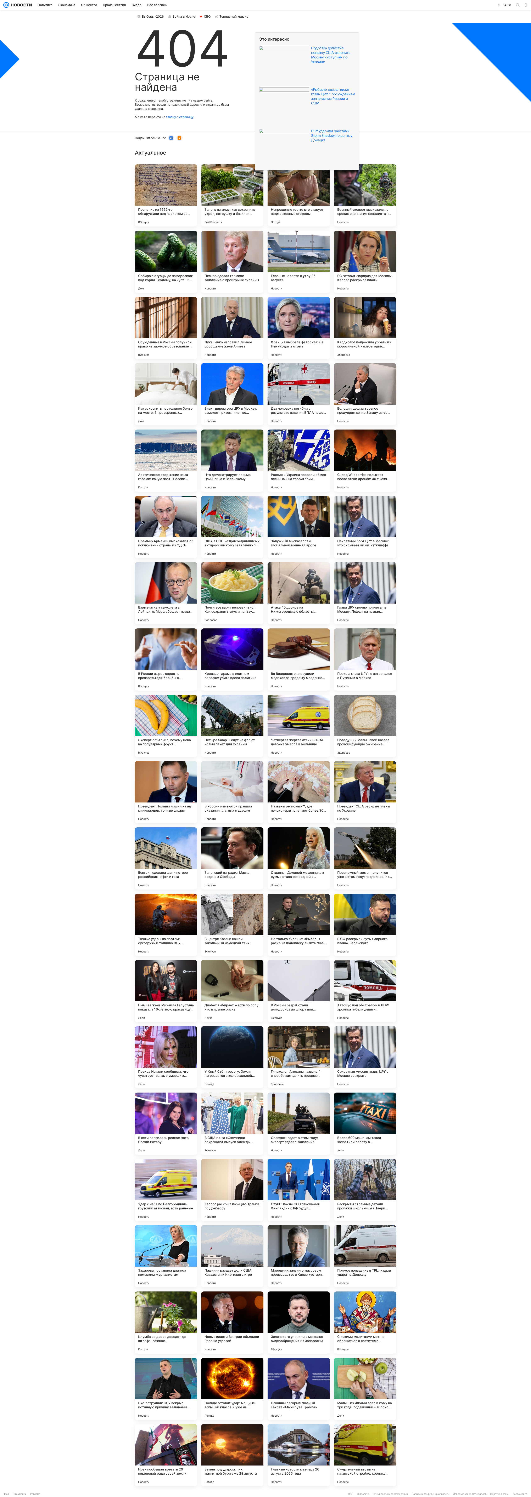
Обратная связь (499, 1494)
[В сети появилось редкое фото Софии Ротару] (166, 1124)
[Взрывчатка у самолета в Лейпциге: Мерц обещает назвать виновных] (166, 593)
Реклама (35, 1494)
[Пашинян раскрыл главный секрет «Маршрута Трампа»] (299, 1389)
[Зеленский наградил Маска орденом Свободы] (232, 858)
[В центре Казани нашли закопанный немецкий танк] (232, 925)
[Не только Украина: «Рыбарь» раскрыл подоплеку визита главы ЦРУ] (299, 925)
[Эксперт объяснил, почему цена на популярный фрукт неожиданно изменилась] (166, 726)
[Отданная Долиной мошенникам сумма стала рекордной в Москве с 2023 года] (299, 858)
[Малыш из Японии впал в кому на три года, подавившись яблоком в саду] (365, 1389)
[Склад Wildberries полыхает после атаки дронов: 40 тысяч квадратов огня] (365, 461)
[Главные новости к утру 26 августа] (299, 262)
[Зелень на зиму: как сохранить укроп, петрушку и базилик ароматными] (232, 195)
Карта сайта (520, 1494)
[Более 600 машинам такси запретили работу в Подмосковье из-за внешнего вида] (365, 1124)
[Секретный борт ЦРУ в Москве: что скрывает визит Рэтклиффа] (365, 527)
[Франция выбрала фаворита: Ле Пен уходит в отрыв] (299, 328)
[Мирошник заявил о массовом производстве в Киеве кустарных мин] (299, 1256)
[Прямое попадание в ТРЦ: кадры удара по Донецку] (365, 1256)
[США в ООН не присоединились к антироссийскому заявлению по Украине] (232, 527)
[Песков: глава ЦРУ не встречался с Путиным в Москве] (365, 659)
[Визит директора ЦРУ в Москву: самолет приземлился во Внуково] (232, 394)
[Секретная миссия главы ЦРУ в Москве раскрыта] (365, 1057)
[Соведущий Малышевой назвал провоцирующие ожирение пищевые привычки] (365, 726)
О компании (20, 1494)
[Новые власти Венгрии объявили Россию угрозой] (232, 1322)
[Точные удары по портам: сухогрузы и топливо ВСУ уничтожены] (166, 925)
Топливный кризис (233, 16)
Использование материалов (469, 1494)
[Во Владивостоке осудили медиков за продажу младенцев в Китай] (299, 659)
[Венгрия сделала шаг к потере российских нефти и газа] (166, 858)
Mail (6, 1494)
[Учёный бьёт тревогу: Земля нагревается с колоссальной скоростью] (232, 1057)
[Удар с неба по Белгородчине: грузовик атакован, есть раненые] (166, 1190)
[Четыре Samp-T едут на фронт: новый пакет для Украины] (232, 726)
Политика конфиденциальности (430, 1494)
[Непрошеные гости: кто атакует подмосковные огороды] (299, 195)
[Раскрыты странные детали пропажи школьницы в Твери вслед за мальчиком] (365, 1190)
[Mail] (6, 5)
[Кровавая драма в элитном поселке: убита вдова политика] (232, 659)
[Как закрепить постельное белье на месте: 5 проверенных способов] (166, 394)
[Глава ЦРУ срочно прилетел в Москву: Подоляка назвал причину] (365, 593)
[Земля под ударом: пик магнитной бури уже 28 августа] (232, 1455)
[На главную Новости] (20, 5)
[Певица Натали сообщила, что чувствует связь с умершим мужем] (166, 1057)
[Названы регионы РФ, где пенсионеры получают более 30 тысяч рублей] (299, 792)
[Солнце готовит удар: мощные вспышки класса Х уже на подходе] (232, 1389)
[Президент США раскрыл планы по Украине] (365, 792)
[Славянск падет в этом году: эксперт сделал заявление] (299, 1124)
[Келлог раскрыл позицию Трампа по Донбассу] (232, 1190)
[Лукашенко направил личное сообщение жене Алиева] (232, 328)
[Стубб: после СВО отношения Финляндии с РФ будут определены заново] (299, 1190)
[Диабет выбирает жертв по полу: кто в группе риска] (232, 991)
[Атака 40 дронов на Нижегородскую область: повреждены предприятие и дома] (299, 593)
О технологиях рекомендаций (390, 1494)
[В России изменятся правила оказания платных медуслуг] (232, 792)
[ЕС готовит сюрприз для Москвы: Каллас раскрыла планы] (365, 262)
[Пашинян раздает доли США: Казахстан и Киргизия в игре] (232, 1256)
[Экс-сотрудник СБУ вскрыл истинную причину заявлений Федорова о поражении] (166, 1389)
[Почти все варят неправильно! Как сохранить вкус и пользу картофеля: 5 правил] (232, 593)
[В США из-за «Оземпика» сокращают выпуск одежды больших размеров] (232, 1124)
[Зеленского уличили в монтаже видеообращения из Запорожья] (299, 1322)
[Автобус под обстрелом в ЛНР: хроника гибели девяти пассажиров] (365, 991)
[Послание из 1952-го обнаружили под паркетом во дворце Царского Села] (166, 195)
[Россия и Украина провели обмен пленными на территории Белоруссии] (299, 461)
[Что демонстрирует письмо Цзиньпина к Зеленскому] (232, 461)
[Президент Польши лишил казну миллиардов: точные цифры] (166, 792)
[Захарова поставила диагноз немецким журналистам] (166, 1256)
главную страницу (179, 117)
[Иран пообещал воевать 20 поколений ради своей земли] (166, 1455)
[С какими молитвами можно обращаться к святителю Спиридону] (365, 1322)
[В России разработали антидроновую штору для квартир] (299, 991)
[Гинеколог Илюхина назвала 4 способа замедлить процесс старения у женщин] (299, 1057)
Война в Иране (184, 16)
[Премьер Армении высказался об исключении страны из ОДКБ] (166, 527)
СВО (207, 16)
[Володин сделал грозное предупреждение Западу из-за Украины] (365, 394)
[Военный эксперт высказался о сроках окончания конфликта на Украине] (365, 195)
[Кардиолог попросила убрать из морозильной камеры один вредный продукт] (365, 328)
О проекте (363, 1494)
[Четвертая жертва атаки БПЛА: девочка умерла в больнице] (299, 726)
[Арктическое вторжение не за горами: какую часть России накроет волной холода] (166, 461)
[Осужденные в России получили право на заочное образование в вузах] (166, 328)
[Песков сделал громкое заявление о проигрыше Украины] (232, 262)
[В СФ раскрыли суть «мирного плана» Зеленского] (365, 925)
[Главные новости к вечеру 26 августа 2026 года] (299, 1455)
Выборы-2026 (153, 16)
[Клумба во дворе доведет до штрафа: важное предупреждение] (166, 1322)
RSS (350, 1494)
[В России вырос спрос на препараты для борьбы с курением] (166, 659)
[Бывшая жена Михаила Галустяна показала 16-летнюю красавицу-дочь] (166, 991)
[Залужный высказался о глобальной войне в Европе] (299, 527)
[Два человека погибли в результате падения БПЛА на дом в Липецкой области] (299, 394)
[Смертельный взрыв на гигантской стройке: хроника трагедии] (365, 1455)
